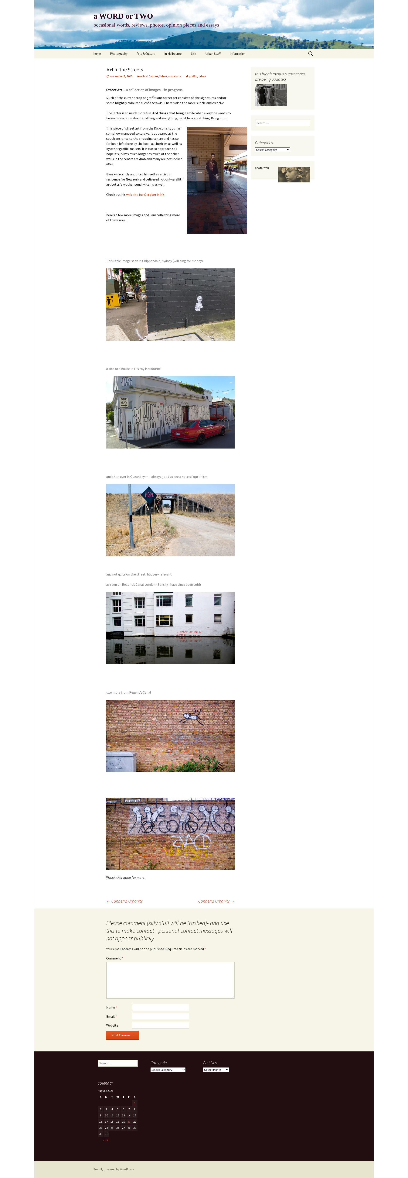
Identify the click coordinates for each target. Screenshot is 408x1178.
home (97, 54)
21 (129, 1121)
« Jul (106, 1140)
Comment (114, 958)
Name (111, 1007)
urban (202, 76)
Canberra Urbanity (124, 901)
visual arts (174, 76)
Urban (163, 76)
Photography (119, 54)
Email (111, 1016)
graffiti (193, 76)
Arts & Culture (146, 54)
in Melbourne (173, 54)
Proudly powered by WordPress (114, 1169)
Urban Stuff (213, 54)
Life (193, 54)
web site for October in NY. (145, 194)
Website (112, 1025)
